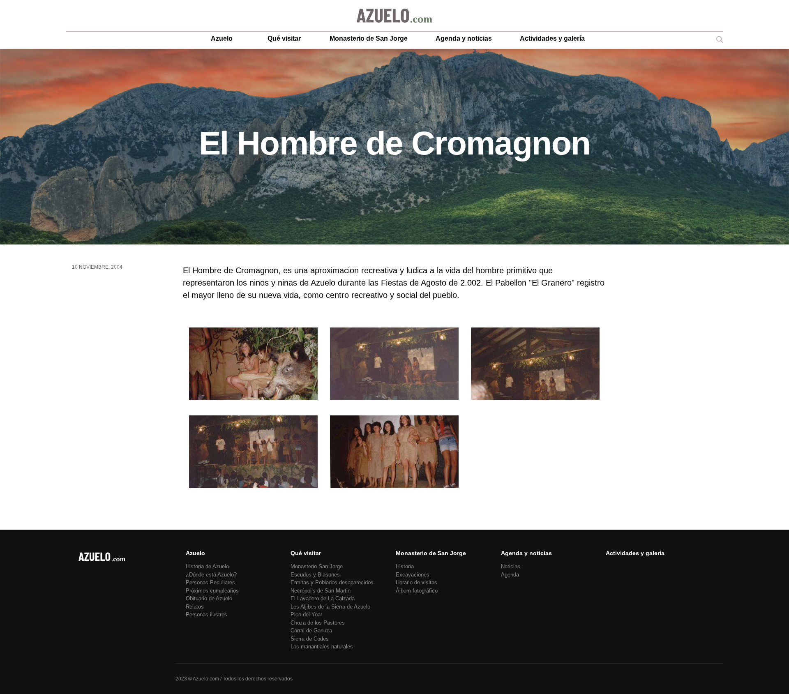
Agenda (510, 575)
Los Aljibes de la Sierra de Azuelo (330, 607)
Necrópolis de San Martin (321, 591)
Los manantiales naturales (322, 646)
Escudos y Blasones (315, 575)
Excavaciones (412, 575)
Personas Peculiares (210, 582)
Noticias (510, 566)
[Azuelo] (394, 16)
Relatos (195, 607)
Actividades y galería (552, 38)
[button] (253, 365)
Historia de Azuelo (207, 566)
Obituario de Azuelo (209, 598)
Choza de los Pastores (318, 623)
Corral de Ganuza (311, 630)
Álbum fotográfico (417, 591)
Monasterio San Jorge (317, 566)
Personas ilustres (206, 614)
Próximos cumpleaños (212, 591)
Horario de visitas (416, 582)
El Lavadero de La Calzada (323, 598)
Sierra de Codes (310, 639)
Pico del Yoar (306, 614)
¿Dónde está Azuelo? (211, 575)
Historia (405, 566)
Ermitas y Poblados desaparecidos (332, 582)
